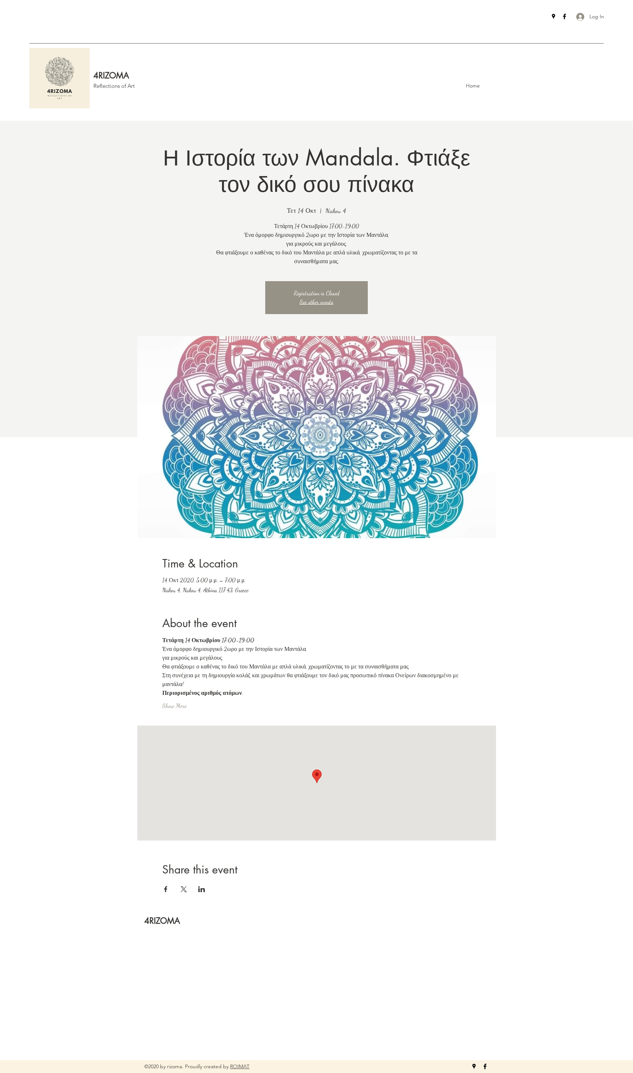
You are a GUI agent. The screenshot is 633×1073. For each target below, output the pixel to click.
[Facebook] (564, 16)
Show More (174, 705)
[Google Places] (553, 16)
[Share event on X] (183, 889)
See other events (316, 301)
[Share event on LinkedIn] (201, 889)
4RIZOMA (111, 75)
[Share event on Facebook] (165, 889)
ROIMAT (239, 1066)
